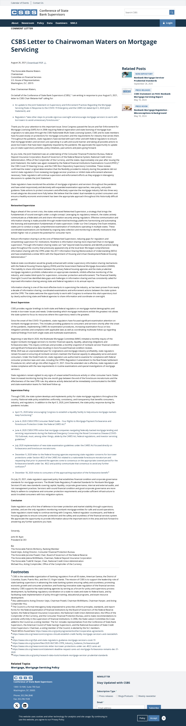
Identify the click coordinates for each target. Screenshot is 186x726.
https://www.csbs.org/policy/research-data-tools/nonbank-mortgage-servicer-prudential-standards (60, 655)
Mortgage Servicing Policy (42, 667)
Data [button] (50, 22)
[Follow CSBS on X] (17, 706)
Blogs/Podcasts (125, 696)
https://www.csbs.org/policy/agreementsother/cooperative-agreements (70, 631)
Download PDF (35, 62)
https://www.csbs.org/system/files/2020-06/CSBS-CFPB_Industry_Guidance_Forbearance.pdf (55, 643)
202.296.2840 (27, 695)
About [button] (15, 22)
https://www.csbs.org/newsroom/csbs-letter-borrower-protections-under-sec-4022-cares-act (56, 646)
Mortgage (17, 667)
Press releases (106, 696)
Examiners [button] (61, 22)
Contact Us (38, 3)
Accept (153, 718)
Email (100, 702)
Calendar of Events (20, 3)
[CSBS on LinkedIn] (25, 706)
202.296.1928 (24, 699)
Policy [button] (40, 22)
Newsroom (28, 22)
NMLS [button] (73, 22)
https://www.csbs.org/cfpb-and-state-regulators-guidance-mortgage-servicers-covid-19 (53, 640)
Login (169, 22)
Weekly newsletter (147, 696)
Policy (142, 718)
